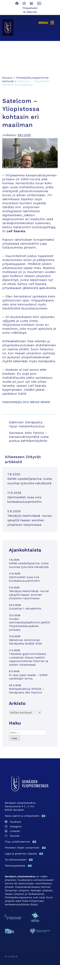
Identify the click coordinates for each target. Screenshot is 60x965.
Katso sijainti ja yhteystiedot (22, 815)
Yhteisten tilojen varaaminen (22, 847)
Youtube (15, 835)
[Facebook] (17, 3)
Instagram (16, 826)
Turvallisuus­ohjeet (15, 859)
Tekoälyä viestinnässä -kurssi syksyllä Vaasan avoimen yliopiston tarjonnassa (29, 520)
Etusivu (7, 77)
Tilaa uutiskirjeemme (17, 841)
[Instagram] (24, 3)
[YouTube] (39, 3)
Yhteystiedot (30, 8)
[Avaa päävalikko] (46, 22)
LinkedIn (15, 831)
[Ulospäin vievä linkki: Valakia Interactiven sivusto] (11, 956)
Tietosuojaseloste (15, 865)
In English (30, 12)
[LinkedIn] (32, 3)
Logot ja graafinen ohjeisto (21, 853)
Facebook (15, 821)
